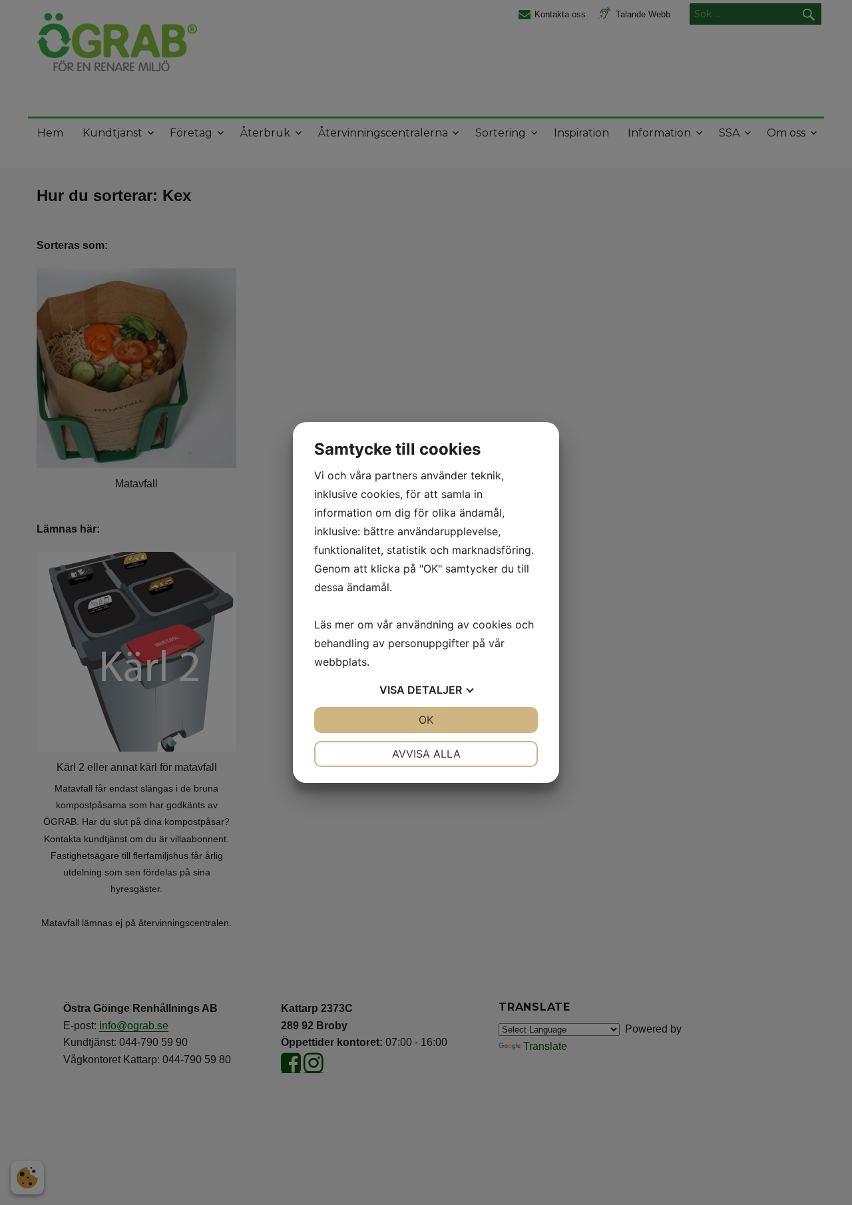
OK (426, 719)
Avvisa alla (426, 753)
